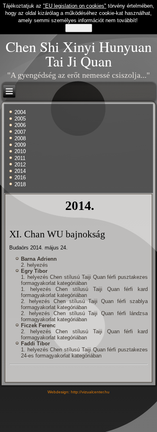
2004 (20, 112)
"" (74, 6)
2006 (20, 125)
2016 (20, 177)
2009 (20, 145)
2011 (19, 158)
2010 (20, 151)
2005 (20, 119)
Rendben (78, 28)
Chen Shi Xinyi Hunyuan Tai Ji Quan (79, 54)
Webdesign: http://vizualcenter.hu (78, 392)
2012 (20, 165)
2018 (20, 184)
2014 (20, 171)
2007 (20, 132)
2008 (20, 138)
